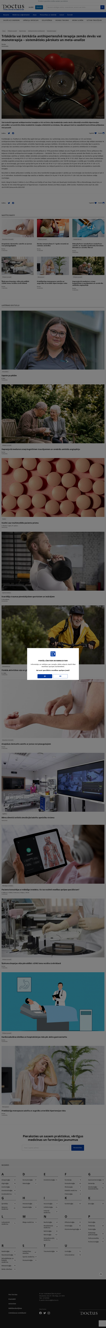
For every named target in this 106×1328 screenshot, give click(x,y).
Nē (60, 676)
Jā (45, 676)
